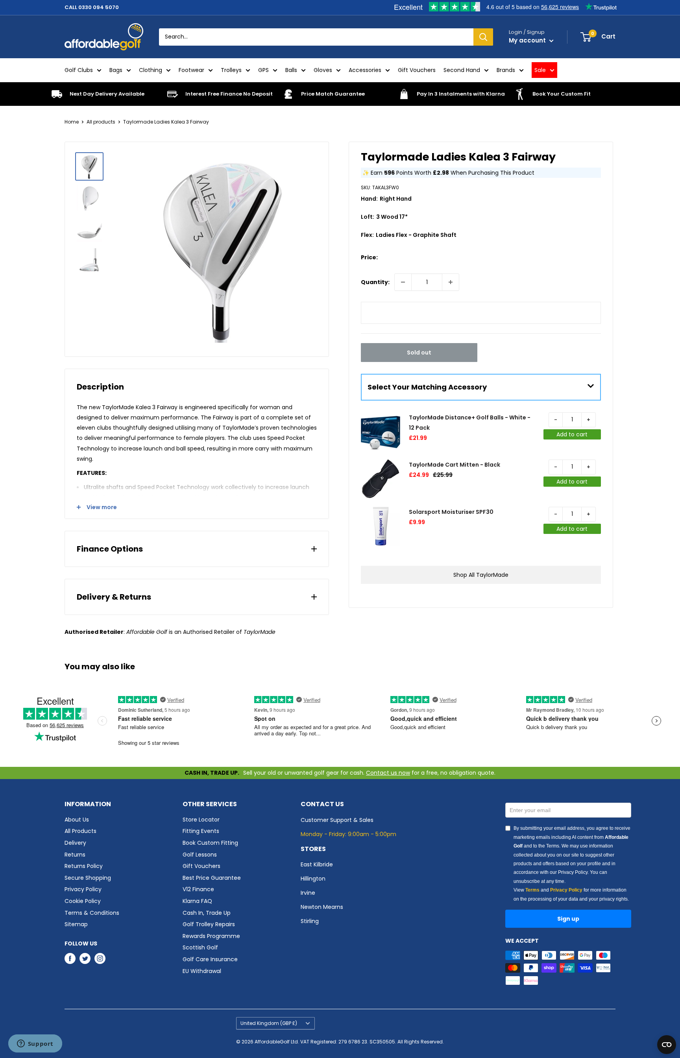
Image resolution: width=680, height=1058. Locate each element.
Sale (540, 70)
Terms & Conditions (92, 913)
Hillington (313, 879)
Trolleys (231, 70)
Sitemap (76, 924)
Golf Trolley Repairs (209, 924)
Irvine (308, 893)
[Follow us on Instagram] (99, 958)
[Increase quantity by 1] (450, 282)
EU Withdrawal (202, 971)
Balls (291, 70)
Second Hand (461, 70)
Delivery (75, 843)
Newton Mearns (322, 907)
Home (72, 121)
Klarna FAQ (197, 901)
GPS (263, 70)
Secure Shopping (88, 878)
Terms (532, 890)
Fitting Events (201, 831)
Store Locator (201, 820)
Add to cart (572, 434)
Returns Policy (84, 866)
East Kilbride (317, 864)
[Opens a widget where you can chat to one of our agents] (35, 1044)
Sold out (419, 352)
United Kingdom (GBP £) (268, 1023)
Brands (506, 70)
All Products (80, 831)
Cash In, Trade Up (207, 913)
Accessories (365, 70)
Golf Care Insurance (210, 959)
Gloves (323, 70)
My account (528, 40)
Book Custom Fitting (210, 843)
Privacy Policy (83, 889)
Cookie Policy (83, 901)
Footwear (191, 70)
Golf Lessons (200, 855)
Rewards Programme (211, 936)
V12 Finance (198, 889)
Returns (75, 855)
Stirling (310, 921)
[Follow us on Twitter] (85, 958)
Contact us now (388, 773)
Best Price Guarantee (212, 878)
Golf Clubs (79, 70)
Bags (115, 70)
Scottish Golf (200, 947)
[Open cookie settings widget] (666, 1044)
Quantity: (375, 282)
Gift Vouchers (417, 70)
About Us (77, 820)
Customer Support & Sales (337, 820)
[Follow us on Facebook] (70, 958)
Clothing (150, 70)
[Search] (483, 37)
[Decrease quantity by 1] (403, 282)
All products (101, 121)
